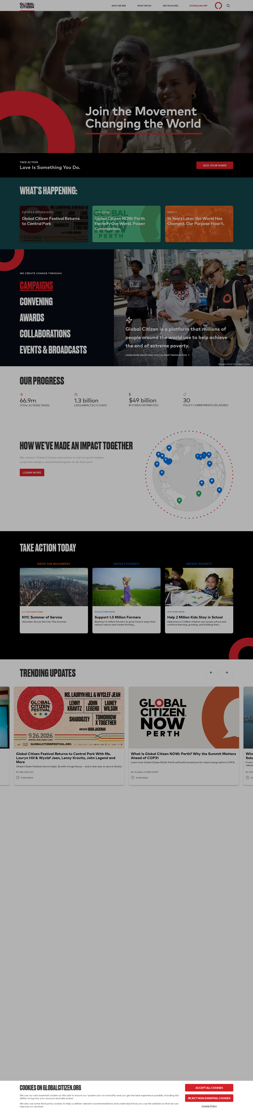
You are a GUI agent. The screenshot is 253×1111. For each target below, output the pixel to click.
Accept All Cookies (209, 1088)
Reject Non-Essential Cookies (209, 1098)
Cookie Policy (209, 1106)
